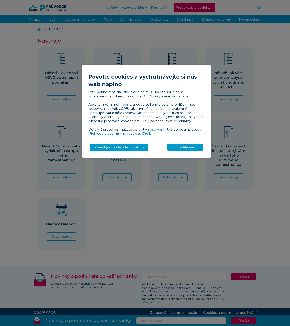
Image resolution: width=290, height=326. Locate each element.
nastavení (156, 129)
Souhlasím (185, 147)
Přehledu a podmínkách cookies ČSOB (120, 133)
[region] (146, 111)
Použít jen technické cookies (119, 147)
